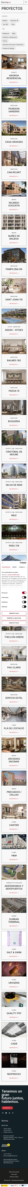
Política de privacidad (14, 1172)
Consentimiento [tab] (6, 567)
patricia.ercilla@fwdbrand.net (10, 1155)
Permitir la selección (14, 618)
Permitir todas (14, 613)
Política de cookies (14, 1176)
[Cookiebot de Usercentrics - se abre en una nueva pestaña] (20, 563)
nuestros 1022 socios (14, 574)
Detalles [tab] (14, 567)
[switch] (24, 597)
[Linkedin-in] (9, 1113)
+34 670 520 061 (7, 1130)
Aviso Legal (14, 1174)
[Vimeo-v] (3, 1113)
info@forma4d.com (8, 1132)
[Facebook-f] (13, 1113)
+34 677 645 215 (7, 1154)
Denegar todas (14, 623)
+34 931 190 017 (7, 1128)
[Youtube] (6, 1113)
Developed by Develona (17, 1180)
